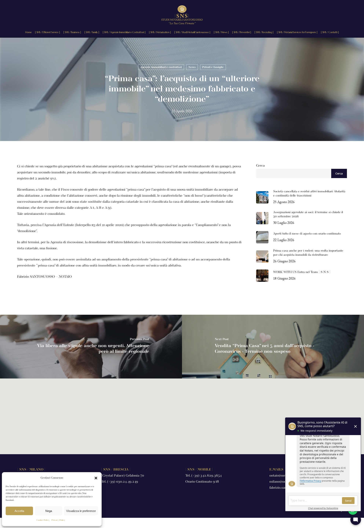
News (192, 67)
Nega (48, 510)
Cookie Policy (42, 520)
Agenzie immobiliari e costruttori (161, 67)
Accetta (19, 510)
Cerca (260, 166)
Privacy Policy (58, 520)
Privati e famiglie (213, 67)
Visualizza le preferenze (81, 510)
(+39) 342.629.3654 (206, 476)
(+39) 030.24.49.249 (122, 482)
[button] (96, 478)
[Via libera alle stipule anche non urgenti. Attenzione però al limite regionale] (91, 346)
